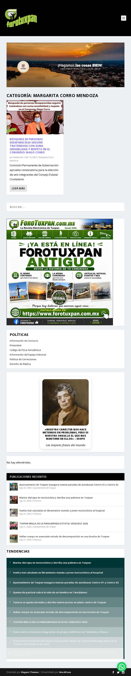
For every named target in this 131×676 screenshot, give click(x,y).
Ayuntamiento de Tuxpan (44, 487)
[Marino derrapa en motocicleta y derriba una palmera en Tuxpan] (14, 500)
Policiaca (37, 500)
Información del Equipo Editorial (28, 354)
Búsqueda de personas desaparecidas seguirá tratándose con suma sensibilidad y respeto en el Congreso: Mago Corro (30, 145)
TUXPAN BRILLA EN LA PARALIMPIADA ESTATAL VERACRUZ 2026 (53, 523)
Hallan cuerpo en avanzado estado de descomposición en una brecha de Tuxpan (64, 536)
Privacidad (15, 345)
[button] (122, 667)
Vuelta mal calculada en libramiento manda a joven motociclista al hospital (62, 510)
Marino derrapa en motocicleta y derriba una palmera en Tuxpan (56, 497)
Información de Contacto (24, 340)
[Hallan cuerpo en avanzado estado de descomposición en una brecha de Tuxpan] (14, 539)
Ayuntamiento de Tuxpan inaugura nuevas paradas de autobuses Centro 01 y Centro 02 (68, 484)
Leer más (18, 188)
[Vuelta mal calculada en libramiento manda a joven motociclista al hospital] (14, 513)
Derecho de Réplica (20, 363)
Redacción (18, 157)
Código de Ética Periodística (25, 350)
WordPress (65, 672)
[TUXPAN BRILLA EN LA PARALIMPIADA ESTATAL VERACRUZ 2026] (14, 526)
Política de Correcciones (23, 359)
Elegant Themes (30, 672)
